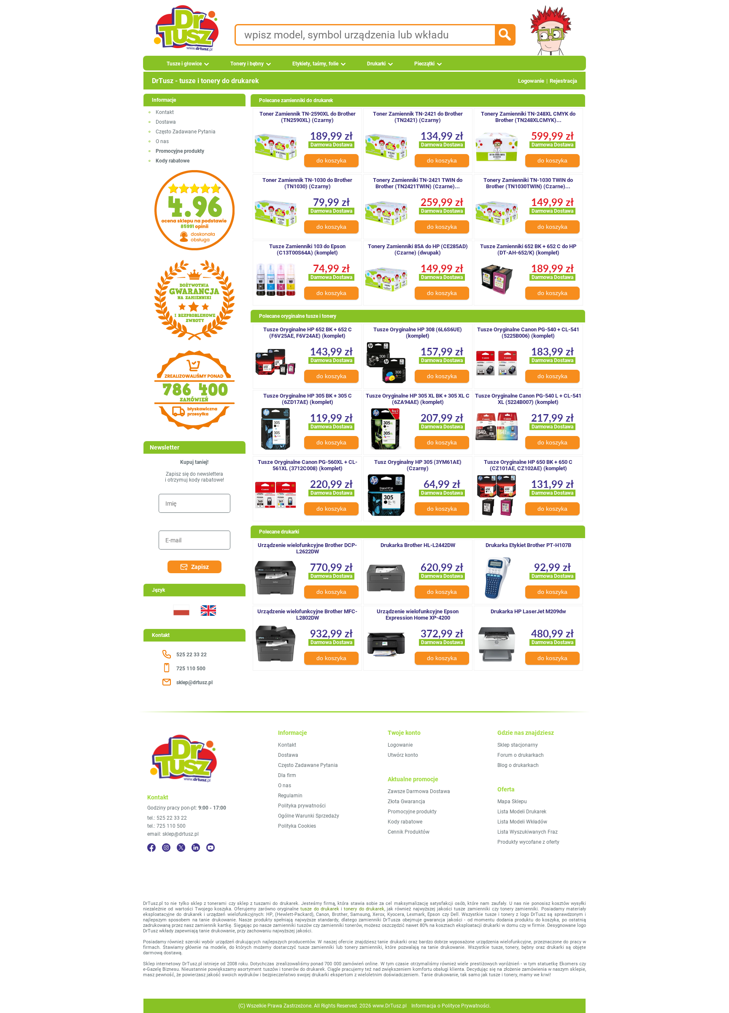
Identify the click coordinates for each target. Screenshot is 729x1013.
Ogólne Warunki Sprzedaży (308, 816)
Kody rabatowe (405, 822)
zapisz (200, 566)
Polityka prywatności (302, 806)
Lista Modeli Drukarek (521, 812)
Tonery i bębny (247, 64)
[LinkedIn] (196, 847)
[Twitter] (181, 847)
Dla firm (287, 775)
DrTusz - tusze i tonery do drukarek (205, 81)
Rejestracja (563, 81)
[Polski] (181, 621)
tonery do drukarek (364, 909)
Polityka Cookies (297, 826)
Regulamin (290, 796)
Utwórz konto (403, 755)
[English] (208, 621)
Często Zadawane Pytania (186, 132)
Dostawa (166, 122)
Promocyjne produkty (412, 812)
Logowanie (531, 81)
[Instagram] (166, 847)
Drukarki (376, 64)
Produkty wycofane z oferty (528, 842)
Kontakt (165, 112)
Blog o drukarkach (518, 765)
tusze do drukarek (319, 909)
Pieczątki (424, 64)
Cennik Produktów (408, 832)
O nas (162, 141)
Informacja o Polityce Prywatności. (451, 1006)
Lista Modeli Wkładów (522, 822)
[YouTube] (210, 847)
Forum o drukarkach (520, 755)
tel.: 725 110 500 (166, 826)
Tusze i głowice (184, 64)
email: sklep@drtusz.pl (173, 834)
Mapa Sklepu (512, 801)
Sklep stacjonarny (517, 745)
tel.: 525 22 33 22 (167, 818)
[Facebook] (151, 847)
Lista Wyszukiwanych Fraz (527, 832)
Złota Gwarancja (406, 801)
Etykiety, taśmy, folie (315, 64)
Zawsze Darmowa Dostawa (419, 791)
